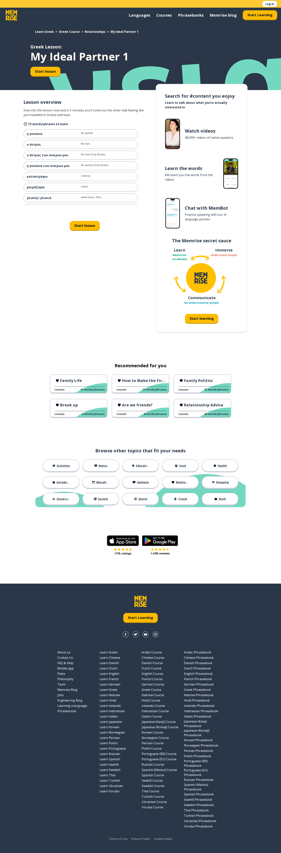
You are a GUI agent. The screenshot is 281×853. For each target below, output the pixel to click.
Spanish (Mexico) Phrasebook (196, 787)
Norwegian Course (155, 738)
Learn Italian (109, 716)
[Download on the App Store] (123, 540)
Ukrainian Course (154, 802)
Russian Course (153, 764)
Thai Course (150, 791)
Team (61, 684)
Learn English (109, 674)
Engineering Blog (69, 700)
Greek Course (69, 32)
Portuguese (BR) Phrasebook (196, 763)
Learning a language (72, 706)
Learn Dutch (108, 668)
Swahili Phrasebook (198, 799)
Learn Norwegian (112, 732)
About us (63, 652)
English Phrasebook (198, 674)
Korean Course (152, 732)
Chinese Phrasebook (199, 658)
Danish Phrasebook (198, 663)
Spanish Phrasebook (199, 794)
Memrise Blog (67, 690)
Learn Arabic (109, 652)
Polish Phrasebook (197, 756)
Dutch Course (151, 668)
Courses (164, 15)
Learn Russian (110, 754)
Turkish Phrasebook (199, 816)
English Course (152, 674)
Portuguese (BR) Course (159, 754)
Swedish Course (153, 786)
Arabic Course (152, 652)
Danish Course (152, 663)
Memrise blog (223, 15)
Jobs (60, 695)
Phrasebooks (191, 15)
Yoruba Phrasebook (198, 826)
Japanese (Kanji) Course (159, 722)
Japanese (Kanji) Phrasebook (195, 723)
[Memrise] (11, 15)
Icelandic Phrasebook (199, 706)
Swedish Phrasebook (199, 805)
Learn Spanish (110, 759)
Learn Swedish (110, 770)
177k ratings (123, 553)
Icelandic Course (153, 706)
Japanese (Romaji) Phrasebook (197, 732)
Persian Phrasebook (198, 751)
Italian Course (152, 716)
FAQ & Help (65, 663)
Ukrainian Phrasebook (200, 821)
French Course (152, 679)
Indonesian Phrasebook (201, 711)
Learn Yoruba (109, 791)
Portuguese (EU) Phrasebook (196, 772)
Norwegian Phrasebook (201, 745)
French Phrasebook (198, 679)
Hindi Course (151, 700)
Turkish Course (153, 796)
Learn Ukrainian (111, 786)
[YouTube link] (145, 634)
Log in (270, 4)
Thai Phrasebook (196, 810)
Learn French (109, 679)
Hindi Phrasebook (197, 700)
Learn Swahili (109, 764)
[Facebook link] (126, 634)
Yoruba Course (152, 807)
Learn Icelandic (110, 706)
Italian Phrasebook (197, 716)
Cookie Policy (163, 839)
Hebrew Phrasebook (199, 695)
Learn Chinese (110, 658)
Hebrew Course (153, 695)
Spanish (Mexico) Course (159, 770)
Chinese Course (153, 658)
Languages (139, 15)
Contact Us (65, 658)
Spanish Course (153, 775)
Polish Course (152, 748)
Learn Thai (107, 775)
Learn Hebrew (110, 695)
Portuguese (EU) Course (159, 759)
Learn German (110, 684)
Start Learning (260, 15)
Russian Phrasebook (199, 780)
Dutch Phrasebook (197, 668)
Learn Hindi (108, 700)
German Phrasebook (199, 684)
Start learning (202, 318)
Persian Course (153, 743)
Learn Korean (109, 727)
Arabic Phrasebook (197, 652)
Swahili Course (152, 780)
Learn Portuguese (113, 748)
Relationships (95, 32)
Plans (61, 674)
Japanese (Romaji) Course (160, 727)
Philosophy (65, 679)
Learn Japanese (111, 722)
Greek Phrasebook (197, 690)
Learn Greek (44, 32)
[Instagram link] (155, 634)
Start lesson (45, 71)
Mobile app (65, 668)
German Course (153, 684)
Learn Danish (109, 663)
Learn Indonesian (112, 711)
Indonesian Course (155, 711)
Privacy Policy (141, 839)
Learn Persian (110, 738)
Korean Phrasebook (198, 740)
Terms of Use (118, 839)
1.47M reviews (160, 553)
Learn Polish (109, 743)
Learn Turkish (110, 780)
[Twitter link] (135, 634)
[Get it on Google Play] (160, 540)
